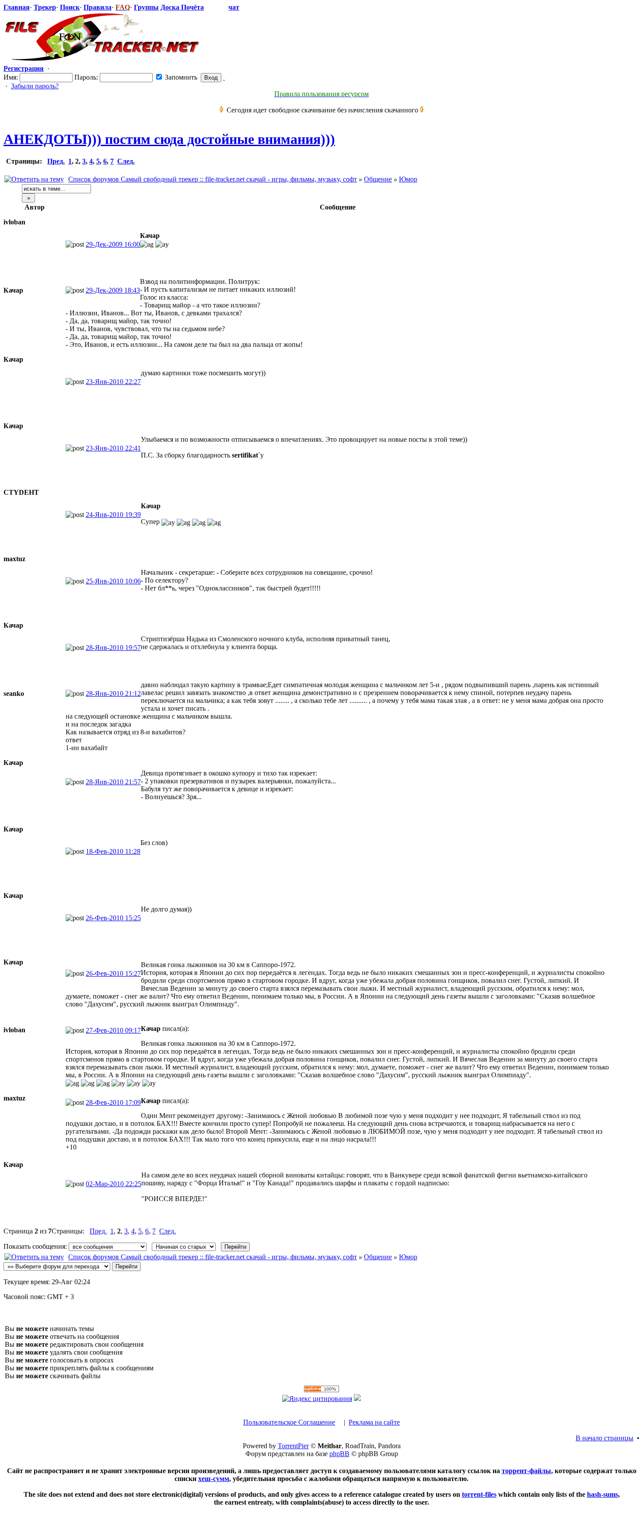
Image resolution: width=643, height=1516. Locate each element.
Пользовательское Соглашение (289, 1422)
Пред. (56, 161)
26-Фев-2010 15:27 (113, 973)
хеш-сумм (213, 1478)
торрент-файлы (526, 1470)
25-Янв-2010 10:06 (113, 581)
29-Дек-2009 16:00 (113, 244)
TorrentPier (293, 1446)
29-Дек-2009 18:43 (113, 290)
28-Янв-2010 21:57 (113, 782)
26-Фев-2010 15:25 (113, 918)
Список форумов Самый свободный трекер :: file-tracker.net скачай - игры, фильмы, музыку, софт (212, 179)
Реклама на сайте (374, 1422)
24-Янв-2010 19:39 (113, 514)
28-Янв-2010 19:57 (113, 647)
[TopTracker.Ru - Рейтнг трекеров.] (357, 1398)
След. (126, 161)
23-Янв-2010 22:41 (113, 448)
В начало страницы (604, 1438)
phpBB (339, 1453)
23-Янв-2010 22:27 (113, 381)
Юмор (408, 179)
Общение (378, 179)
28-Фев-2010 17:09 (113, 1102)
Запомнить (180, 77)
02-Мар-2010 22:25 (113, 1184)
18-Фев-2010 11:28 (113, 851)
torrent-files (479, 1494)
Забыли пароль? (35, 86)
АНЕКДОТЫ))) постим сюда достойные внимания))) (169, 139)
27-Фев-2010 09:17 (113, 1030)
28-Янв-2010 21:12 (113, 693)
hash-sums (602, 1494)
